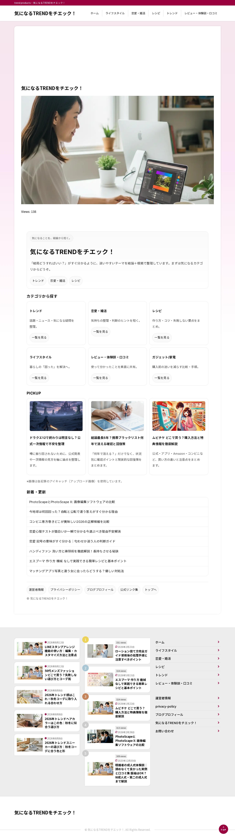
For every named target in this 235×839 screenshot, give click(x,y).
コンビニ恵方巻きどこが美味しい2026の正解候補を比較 (69, 521)
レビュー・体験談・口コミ (200, 13)
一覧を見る (39, 337)
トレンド (172, 13)
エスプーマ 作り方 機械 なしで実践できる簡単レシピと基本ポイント (78, 561)
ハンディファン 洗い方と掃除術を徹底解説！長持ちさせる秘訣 (73, 551)
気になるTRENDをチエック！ (45, 13)
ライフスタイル (115, 13)
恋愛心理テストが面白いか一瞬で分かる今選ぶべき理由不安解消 (75, 531)
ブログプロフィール (100, 589)
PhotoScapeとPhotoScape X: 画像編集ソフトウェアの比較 (72, 502)
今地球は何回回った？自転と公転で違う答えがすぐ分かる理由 (73, 512)
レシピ (156, 13)
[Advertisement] (117, 59)
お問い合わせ (164, 731)
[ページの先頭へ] (223, 829)
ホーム (94, 13)
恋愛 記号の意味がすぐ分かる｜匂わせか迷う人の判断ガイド (72, 541)
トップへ (151, 589)
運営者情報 (36, 589)
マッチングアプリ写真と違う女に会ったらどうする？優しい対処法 (76, 571)
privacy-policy (165, 706)
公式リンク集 (129, 589)
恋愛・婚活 (138, 13)
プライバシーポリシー (65, 589)
